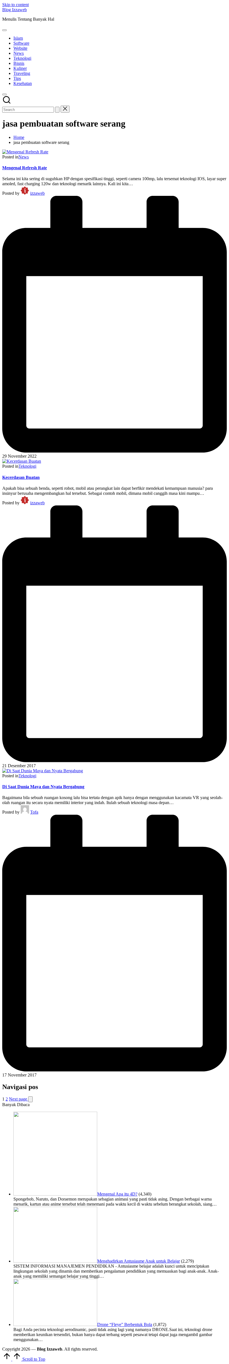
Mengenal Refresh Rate (24, 167)
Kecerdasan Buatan (21, 477)
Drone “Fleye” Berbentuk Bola (124, 1324)
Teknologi (27, 466)
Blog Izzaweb (14, 9)
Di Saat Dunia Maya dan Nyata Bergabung (43, 786)
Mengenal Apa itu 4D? (117, 1194)
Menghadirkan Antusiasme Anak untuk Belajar (138, 1261)
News (23, 157)
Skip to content (15, 4)
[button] (57, 110)
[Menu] (4, 30)
